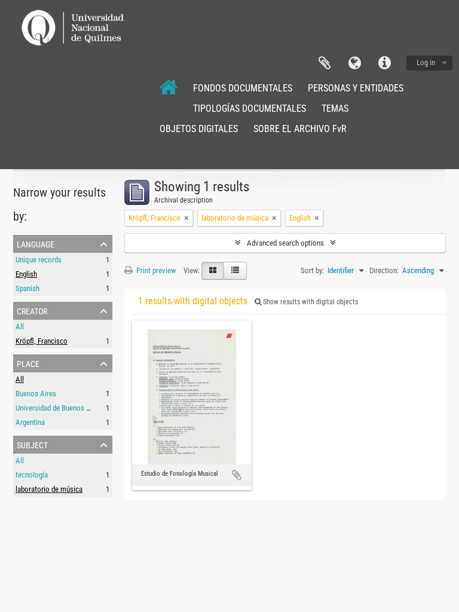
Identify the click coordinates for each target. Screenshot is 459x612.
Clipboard (324, 63)
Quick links (384, 63)
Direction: (384, 270)
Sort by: (312, 270)
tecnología (32, 474)
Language (354, 63)
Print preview (155, 270)
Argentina (30, 422)
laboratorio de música (49, 489)
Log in (426, 62)
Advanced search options (285, 242)
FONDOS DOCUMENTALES (242, 88)
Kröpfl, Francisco (42, 340)
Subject (32, 444)
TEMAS (335, 108)
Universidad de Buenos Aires (59, 407)
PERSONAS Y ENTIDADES (355, 88)
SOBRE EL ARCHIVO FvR (300, 128)
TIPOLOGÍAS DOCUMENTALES (249, 108)
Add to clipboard (237, 475)
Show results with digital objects (309, 302)
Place (28, 363)
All (20, 326)
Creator (32, 310)
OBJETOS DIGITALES (199, 128)
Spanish (27, 288)
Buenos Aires (36, 393)
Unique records (39, 259)
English (26, 274)
